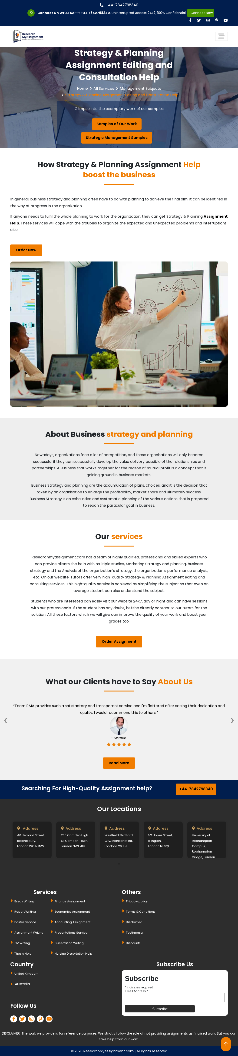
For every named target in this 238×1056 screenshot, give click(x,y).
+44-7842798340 (122, 5)
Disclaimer (134, 922)
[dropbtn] (12, 984)
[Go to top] (226, 1044)
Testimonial (134, 932)
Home (82, 88)
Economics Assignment (72, 911)
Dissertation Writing (69, 943)
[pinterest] (41, 1019)
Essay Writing (24, 901)
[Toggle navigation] (221, 36)
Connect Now (201, 12)
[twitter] (23, 1019)
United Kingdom (26, 973)
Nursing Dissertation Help (73, 953)
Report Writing (25, 911)
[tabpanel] (32, 840)
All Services (103, 88)
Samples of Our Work (116, 124)
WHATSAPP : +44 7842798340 (85, 12)
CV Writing (22, 943)
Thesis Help (23, 953)
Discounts (133, 943)
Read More (119, 763)
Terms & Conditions (140, 911)
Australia (22, 983)
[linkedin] (32, 1019)
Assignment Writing (28, 932)
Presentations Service (71, 932)
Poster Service (25, 922)
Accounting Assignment (72, 922)
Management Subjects (140, 88)
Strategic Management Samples (117, 137)
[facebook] (14, 1019)
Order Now (26, 250)
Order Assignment (119, 641)
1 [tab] (119, 864)
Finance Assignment (70, 901)
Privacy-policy (137, 901)
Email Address (136, 991)
